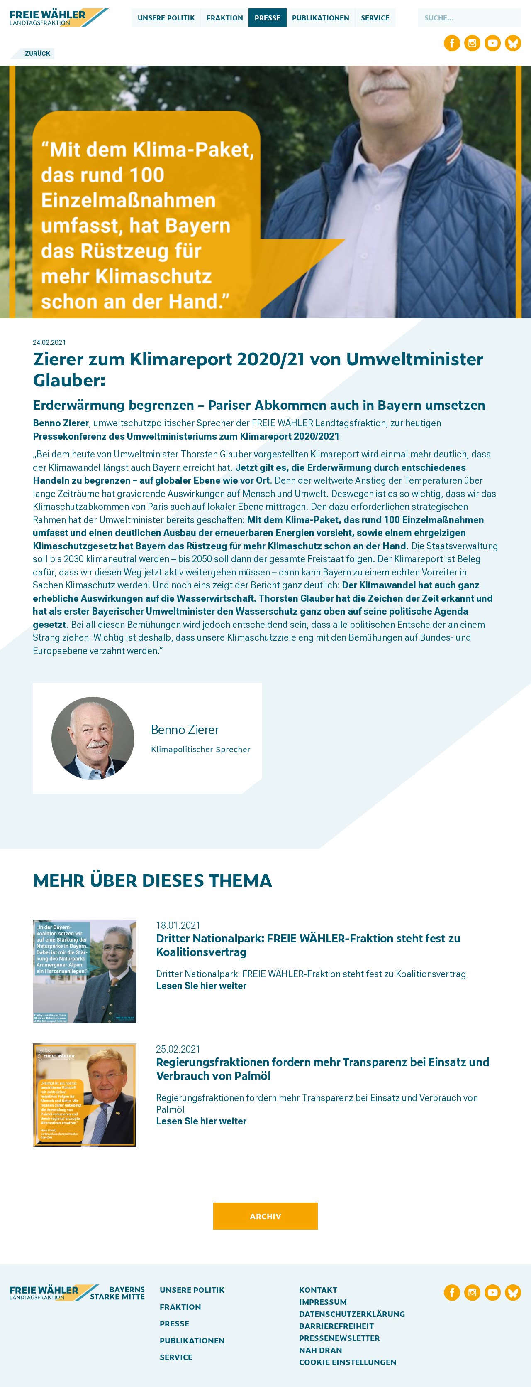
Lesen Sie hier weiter (201, 985)
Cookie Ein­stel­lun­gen (348, 1361)
